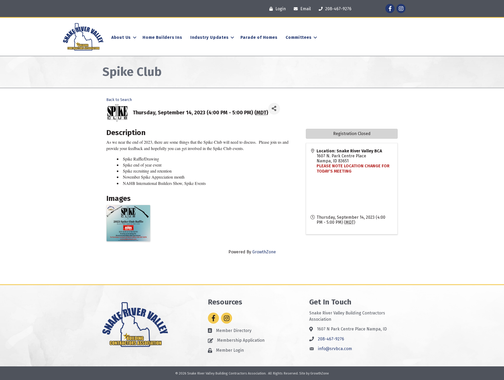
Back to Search (119, 100)
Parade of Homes (258, 37)
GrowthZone (264, 251)
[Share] (274, 109)
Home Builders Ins (162, 37)
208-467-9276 (331, 338)
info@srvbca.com (335, 348)
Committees (299, 37)
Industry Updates (209, 37)
